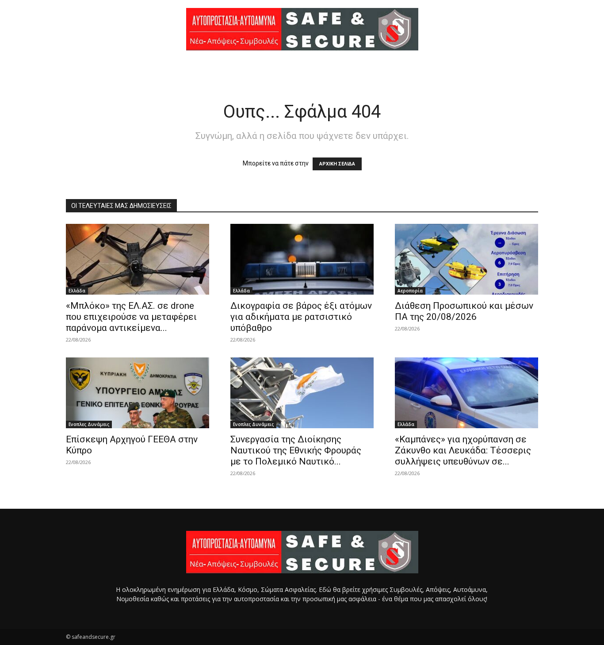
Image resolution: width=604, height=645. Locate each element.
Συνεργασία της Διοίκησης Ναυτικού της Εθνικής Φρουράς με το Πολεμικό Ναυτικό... (295, 450)
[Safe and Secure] (302, 29)
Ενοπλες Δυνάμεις (89, 424)
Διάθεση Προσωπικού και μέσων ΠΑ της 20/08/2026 (464, 311)
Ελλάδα (77, 291)
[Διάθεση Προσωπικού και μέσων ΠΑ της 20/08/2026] (466, 259)
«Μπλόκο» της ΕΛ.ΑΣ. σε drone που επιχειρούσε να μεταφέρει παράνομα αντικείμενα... (131, 316)
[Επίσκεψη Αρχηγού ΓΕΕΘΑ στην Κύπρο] (137, 392)
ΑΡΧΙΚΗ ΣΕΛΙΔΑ (337, 164)
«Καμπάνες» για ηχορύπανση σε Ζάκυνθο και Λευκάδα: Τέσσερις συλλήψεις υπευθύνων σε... (463, 450)
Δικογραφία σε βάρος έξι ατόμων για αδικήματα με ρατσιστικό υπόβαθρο (301, 316)
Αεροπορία (410, 291)
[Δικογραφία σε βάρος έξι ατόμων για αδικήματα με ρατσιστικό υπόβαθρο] (302, 259)
